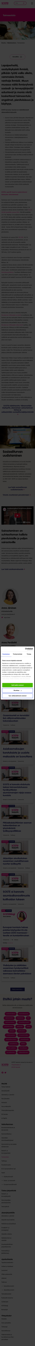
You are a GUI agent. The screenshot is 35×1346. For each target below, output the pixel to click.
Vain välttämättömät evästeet (17, 696)
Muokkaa (16, 690)
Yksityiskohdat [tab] (17, 654)
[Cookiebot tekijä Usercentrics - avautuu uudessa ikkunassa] (25, 649)
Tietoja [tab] (29, 654)
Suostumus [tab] (6, 654)
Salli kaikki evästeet (17, 685)
